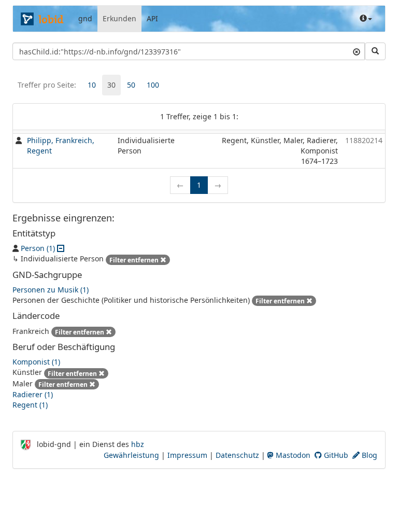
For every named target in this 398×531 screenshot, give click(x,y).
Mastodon (292, 455)
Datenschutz (237, 455)
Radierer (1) (32, 394)
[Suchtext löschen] (356, 51)
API (152, 18)
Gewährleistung (131, 455)
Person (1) (38, 248)
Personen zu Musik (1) (50, 290)
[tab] (91, 85)
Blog (368, 455)
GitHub (335, 455)
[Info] (365, 19)
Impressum (187, 455)
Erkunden (119, 18)
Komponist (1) (36, 362)
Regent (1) (30, 405)
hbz (137, 444)
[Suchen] (375, 51)
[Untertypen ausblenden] (60, 248)
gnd (85, 18)
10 (92, 85)
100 (153, 85)
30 (111, 85)
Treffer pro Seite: (47, 85)
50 (131, 85)
